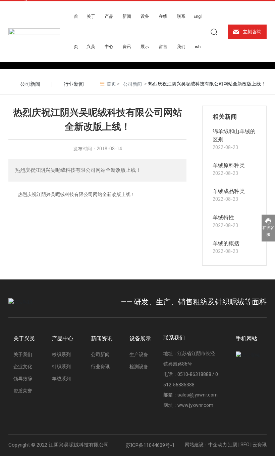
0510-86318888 (194, 374)
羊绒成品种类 (229, 191)
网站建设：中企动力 (206, 444)
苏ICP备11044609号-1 (150, 445)
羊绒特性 (223, 217)
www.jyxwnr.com (195, 405)
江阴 (232, 444)
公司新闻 (30, 84)
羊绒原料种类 (229, 165)
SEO (245, 444)
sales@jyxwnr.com (197, 394)
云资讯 (260, 444)
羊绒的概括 (226, 243)
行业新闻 (74, 84)
